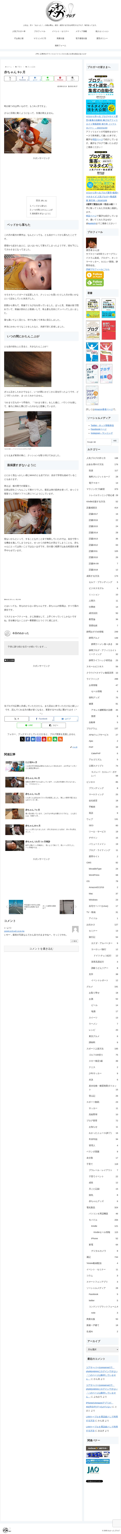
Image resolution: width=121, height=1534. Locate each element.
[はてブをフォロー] (33, 739)
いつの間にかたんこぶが (42, 210)
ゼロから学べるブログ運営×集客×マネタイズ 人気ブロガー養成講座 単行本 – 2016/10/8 (102, 197)
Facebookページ (98, 429)
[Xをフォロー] (22, 739)
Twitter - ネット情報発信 (102, 425)
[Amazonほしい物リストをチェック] (49, 739)
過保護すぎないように (41, 213)
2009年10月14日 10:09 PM (14, 931)
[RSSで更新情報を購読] (60, 739)
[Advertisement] (41, 95)
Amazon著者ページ (104, 409)
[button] (73, 78)
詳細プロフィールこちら (97, 269)
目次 (38, 200)
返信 (75, 941)
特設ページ (97, 139)
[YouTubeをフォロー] (44, 739)
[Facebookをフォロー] (27, 739)
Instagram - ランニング (102, 433)
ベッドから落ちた (39, 206)
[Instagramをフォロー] (38, 739)
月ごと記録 (10, 660)
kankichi (92, 223)
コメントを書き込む (41, 948)
